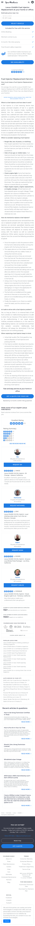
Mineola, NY (24, 693)
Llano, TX (18, 697)
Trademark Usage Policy (26, 866)
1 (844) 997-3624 (9, 836)
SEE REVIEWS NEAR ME (18, 443)
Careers (8, 866)
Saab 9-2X (6, 701)
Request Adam (17, 550)
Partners (8, 879)
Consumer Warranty (26, 859)
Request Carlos (17, 585)
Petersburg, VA (25, 699)
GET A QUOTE (17, 846)
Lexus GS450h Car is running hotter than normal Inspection (17, 671)
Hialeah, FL (26, 684)
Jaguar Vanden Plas (8, 699)
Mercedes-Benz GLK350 (10, 684)
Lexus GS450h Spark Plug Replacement (14, 653)
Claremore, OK (22, 695)
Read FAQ (17, 840)
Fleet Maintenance (8, 864)
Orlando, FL (18, 701)
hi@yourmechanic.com (23, 836)
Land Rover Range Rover (10, 689)
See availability (17, 62)
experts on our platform (16, 617)
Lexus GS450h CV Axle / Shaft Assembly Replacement (14, 656)
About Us (9, 859)
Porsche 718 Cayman (9, 693)
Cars (8, 872)
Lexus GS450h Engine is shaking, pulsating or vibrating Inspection (16, 643)
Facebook (9, 897)
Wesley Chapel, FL (25, 687)
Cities (8, 869)
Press (8, 861)
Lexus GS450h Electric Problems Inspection (15, 646)
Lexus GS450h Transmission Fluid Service (15, 651)
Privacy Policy (26, 864)
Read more (25, 722)
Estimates (9, 874)
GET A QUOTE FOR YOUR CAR (17, 396)
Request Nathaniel (17, 505)
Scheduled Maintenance (8, 877)
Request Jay (17, 464)
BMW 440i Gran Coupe (10, 680)
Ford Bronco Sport (8, 682)
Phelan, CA (23, 682)
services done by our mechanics (17, 610)
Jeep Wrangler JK (8, 687)
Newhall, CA (26, 680)
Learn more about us (17, 635)
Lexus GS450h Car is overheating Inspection (15, 648)
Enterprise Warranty (26, 861)
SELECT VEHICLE (17, 23)
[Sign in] (32, 2)
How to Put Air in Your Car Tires (14, 727)
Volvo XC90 (6, 697)
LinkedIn (8, 900)
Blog (8, 882)
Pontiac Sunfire (7, 695)
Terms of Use (26, 869)
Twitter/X (8, 903)
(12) (23, 72)
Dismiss (7, 921)
